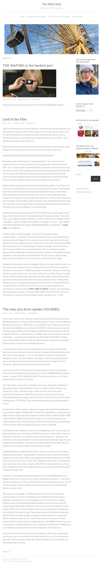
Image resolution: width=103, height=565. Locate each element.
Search (78, 174)
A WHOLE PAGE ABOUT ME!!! (36, 16)
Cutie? (15, 161)
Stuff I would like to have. (59, 16)
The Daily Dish (51, 4)
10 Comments (32, 313)
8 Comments (35, 99)
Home (22, 16)
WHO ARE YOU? (77, 16)
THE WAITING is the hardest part (28, 65)
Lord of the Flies (15, 119)
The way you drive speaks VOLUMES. (31, 309)
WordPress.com (26, 561)
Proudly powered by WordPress (15, 559)
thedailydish (23, 99)
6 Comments (31, 123)
